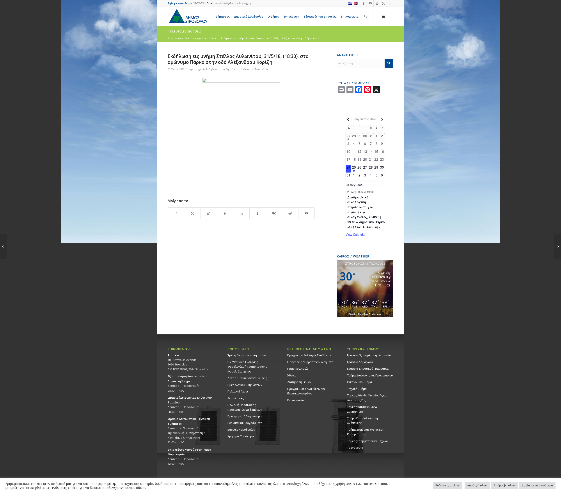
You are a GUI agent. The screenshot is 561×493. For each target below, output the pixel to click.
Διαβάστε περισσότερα (537, 485)
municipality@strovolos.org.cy (233, 3)
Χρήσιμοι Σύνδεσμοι (241, 436)
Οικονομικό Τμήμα (359, 382)
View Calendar (356, 234)
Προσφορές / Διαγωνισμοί (245, 416)
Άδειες (291, 375)
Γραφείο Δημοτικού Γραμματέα (368, 369)
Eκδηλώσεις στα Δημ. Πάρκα (222, 69)
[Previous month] (348, 119)
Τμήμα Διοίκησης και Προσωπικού (370, 375)
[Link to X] (383, 3)
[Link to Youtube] (370, 3)
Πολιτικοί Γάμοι (237, 391)
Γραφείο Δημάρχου (360, 362)
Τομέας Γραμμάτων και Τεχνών (367, 441)
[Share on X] (192, 213)
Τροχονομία (355, 448)
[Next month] (382, 119)
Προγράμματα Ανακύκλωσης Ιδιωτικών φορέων (306, 391)
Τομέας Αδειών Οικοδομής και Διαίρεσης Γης (367, 397)
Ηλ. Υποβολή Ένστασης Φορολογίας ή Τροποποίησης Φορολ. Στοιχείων (247, 366)
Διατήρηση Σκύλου (299, 382)
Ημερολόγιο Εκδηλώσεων (244, 385)
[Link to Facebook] (363, 3)
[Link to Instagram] (377, 3)
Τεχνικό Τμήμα (357, 389)
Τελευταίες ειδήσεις (185, 31)
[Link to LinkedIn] (390, 3)
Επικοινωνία (295, 400)
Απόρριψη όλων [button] (504, 485)
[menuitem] (223, 16)
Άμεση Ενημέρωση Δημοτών (246, 355)
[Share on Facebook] (176, 213)
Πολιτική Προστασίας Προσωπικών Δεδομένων (244, 407)
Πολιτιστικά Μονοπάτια (254, 69)
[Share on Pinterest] (225, 213)
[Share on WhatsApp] (209, 213)
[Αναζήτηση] (365, 16)
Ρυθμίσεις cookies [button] (447, 485)
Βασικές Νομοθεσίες (241, 430)
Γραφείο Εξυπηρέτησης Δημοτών (369, 355)
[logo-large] (188, 16)
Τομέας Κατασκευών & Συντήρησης (362, 409)
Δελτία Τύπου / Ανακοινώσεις (247, 378)
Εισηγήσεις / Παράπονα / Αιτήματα (310, 362)
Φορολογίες (235, 398)
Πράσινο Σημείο (298, 369)
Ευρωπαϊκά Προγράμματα (244, 423)
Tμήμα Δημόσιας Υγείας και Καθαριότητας (365, 432)
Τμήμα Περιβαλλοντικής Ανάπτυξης (363, 420)
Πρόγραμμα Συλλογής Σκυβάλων (309, 355)
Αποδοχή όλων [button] (477, 485)
